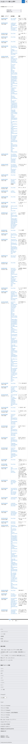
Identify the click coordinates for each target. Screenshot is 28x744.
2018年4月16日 (4, 288)
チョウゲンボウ (14, 334)
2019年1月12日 (4, 41)
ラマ (12, 149)
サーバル (12, 82)
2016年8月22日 (4, 598)
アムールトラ (13, 61)
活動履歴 (2, 636)
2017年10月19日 (4, 407)
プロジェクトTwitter (5, 707)
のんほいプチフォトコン (6, 721)
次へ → (16, 620)
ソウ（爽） (3, 689)
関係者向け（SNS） (5, 736)
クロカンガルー (14, 76)
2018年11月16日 (4, 196)
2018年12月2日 (4, 179)
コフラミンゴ (13, 79)
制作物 (2, 638)
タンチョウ (13, 97)
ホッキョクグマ (14, 27)
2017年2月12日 (4, 488)
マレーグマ (13, 422)
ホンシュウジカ (14, 135)
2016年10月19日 (4, 590)
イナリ (2, 668)
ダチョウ (12, 96)
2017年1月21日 (4, 503)
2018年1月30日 (4, 291)
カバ (12, 69)
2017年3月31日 (4, 467)
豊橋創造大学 (3, 731)
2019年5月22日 (4, 23)
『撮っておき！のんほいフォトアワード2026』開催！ (12, 649)
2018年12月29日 (4, 46)
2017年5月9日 (4, 459)
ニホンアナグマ (14, 105)
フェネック (13, 115)
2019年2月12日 (4, 33)
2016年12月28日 (4, 525)
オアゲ (2, 670)
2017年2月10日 (4, 497)
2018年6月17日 (4, 255)
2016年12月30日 (4, 521)
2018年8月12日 (4, 212)
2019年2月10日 (4, 36)
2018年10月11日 (4, 205)
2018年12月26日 (4, 154)
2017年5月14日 (4, 437)
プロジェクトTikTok (5, 717)
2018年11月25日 (4, 187)
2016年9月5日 (4, 593)
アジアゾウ (13, 56)
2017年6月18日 (4, 414)
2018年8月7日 (4, 230)
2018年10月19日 (4, 202)
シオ (1, 677)
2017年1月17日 (4, 511)
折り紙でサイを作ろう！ (6, 726)
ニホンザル (13, 109)
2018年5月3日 (4, 268)
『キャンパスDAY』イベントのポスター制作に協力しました (13, 655)
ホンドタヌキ (13, 18)
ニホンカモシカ (14, 106)
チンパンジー (13, 100)
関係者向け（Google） (5, 737)
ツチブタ (12, 101)
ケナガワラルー (14, 77)
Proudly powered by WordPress (6, 742)
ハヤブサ (12, 349)
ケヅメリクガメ (14, 320)
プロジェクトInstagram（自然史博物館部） (9, 712)
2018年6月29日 (4, 239)
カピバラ (12, 70)
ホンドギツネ (13, 136)
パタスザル (13, 24)
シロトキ (12, 90)
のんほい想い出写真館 (5, 724)
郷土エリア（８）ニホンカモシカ (7, 657)
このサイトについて (4, 631)
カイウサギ (13, 68)
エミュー (12, 65)
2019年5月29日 (4, 18)
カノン (2, 684)
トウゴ (2, 680)
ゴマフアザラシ (14, 80)
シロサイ (12, 49)
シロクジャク (13, 23)
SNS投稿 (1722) (3, 6)
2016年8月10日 (4, 609)
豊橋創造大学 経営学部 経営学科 (7, 728)
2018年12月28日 (4, 56)
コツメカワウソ (14, 78)
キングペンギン (14, 72)
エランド (12, 66)
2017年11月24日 (4, 386)
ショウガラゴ (13, 87)
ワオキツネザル (14, 151)
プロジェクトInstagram (5, 710)
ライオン (12, 148)
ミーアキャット (14, 29)
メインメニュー (26, 1)
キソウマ (12, 71)
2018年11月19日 (4, 190)
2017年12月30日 (4, 301)
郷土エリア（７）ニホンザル (7, 660)
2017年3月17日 (4, 480)
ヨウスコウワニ (14, 144)
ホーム (2, 629)
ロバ (12, 150)
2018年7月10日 (4, 233)
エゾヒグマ (13, 64)
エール (2, 675)
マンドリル (13, 19)
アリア (2, 687)
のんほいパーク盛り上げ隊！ (8, 1)
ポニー (12, 132)
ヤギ (12, 143)
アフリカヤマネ (14, 58)
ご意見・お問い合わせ (4, 641)
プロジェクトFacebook (5, 705)
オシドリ (12, 311)
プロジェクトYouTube (5, 714)
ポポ (1, 673)
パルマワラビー (14, 112)
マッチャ (2, 682)
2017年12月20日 (4, 383)
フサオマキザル (14, 118)
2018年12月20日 (4, 174)
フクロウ (12, 116)
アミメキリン (13, 46)
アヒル (12, 57)
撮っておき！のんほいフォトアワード (8, 719)
